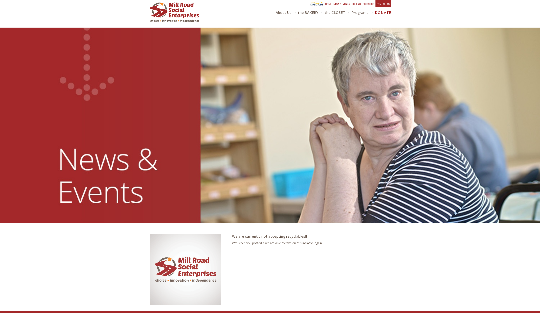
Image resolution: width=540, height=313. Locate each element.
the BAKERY (308, 12)
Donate (383, 12)
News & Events (341, 4)
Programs (360, 12)
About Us (284, 12)
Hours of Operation (363, 4)
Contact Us (383, 4)
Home (328, 4)
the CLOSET (335, 12)
